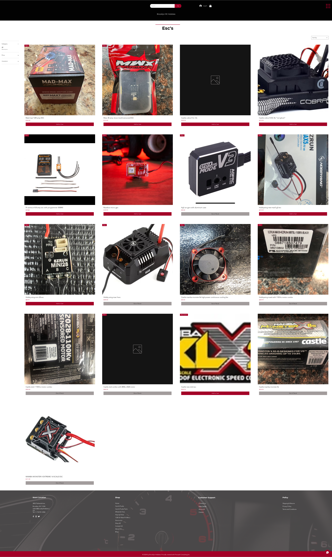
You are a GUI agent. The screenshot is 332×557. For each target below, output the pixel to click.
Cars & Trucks (119, 506)
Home (117, 503)
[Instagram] (36, 516)
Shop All (118, 523)
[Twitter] (39, 516)
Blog (116, 532)
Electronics (5, 49)
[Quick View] (215, 80)
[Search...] (178, 6)
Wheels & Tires (120, 512)
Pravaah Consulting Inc (182, 554)
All (2, 47)
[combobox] (320, 37)
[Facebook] (33, 516)
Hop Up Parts (119, 515)
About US (118, 529)
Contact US (119, 526)
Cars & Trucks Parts (121, 509)
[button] (328, 6)
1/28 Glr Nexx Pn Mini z (122, 517)
